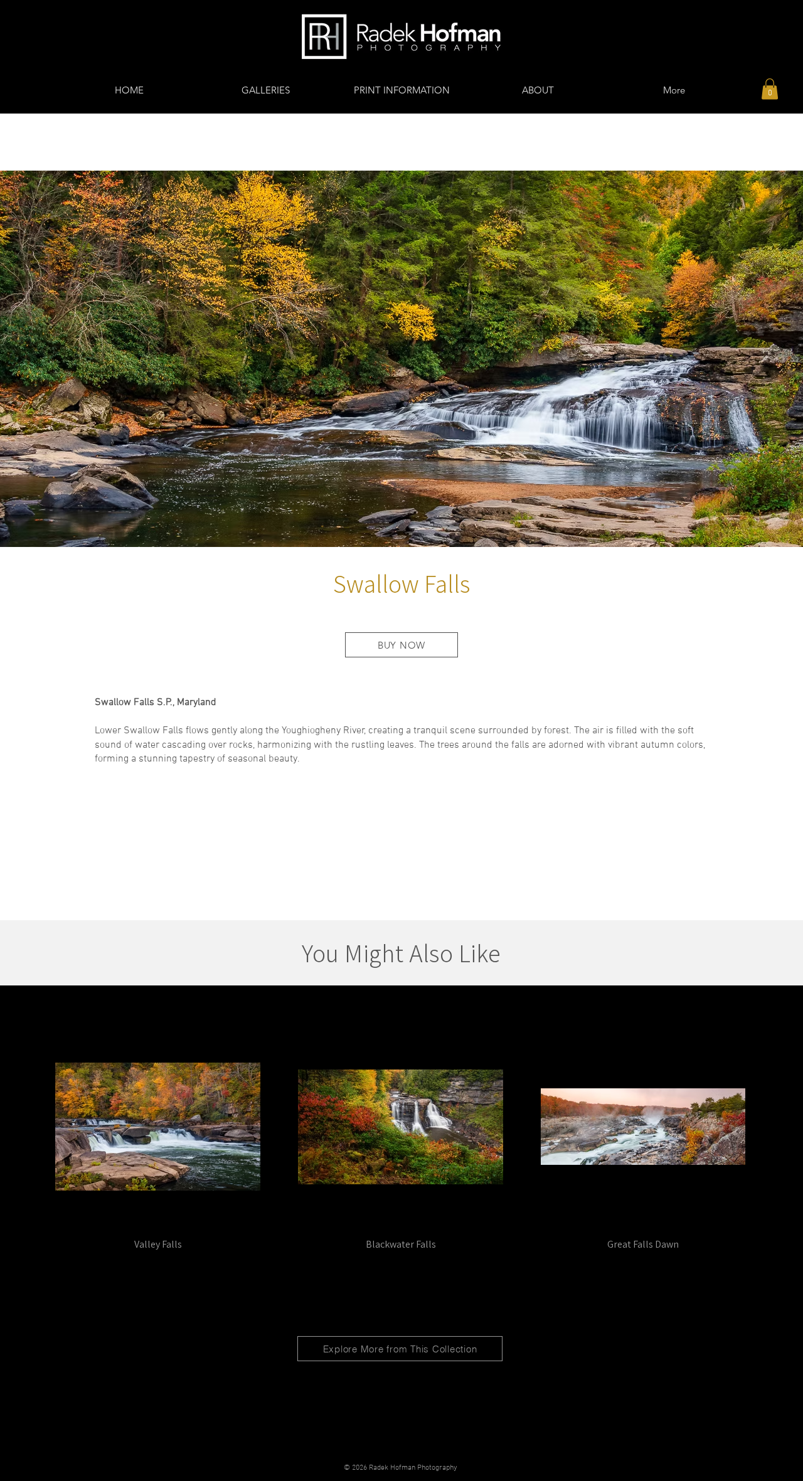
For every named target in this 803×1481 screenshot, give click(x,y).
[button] (770, 88)
